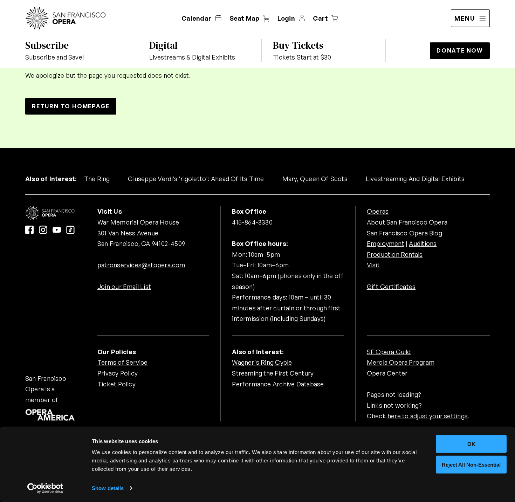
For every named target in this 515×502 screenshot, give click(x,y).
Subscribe (47, 45)
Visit (373, 265)
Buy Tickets (298, 45)
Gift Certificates (391, 286)
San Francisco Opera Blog (404, 233)
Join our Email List (124, 286)
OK (471, 444)
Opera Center (387, 373)
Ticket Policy (116, 384)
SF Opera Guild (389, 352)
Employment (385, 243)
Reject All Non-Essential (471, 464)
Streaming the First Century (273, 373)
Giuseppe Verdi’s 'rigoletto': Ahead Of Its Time (196, 179)
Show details (108, 488)
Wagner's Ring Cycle (262, 362)
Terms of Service (122, 362)
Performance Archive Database (278, 384)
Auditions (423, 243)
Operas (378, 211)
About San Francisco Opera (407, 222)
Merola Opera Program (400, 362)
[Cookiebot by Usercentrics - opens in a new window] (45, 488)
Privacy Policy (117, 373)
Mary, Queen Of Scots (315, 179)
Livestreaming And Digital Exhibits (415, 179)
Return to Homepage (71, 106)
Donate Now (460, 50)
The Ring (97, 179)
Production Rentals (395, 254)
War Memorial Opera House (138, 222)
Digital (163, 45)
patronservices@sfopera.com (141, 265)
